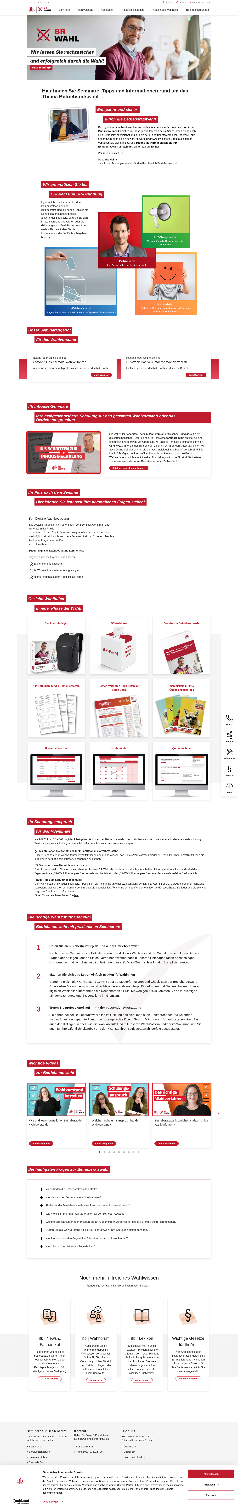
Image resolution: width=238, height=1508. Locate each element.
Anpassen (209, 1484)
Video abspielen (41, 1143)
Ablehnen (211, 1495)
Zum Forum (96, 1380)
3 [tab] (109, 1152)
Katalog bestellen (38, 1457)
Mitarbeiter (129, 1451)
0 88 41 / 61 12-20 (201, 2)
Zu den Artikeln (49, 1378)
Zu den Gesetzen (188, 1378)
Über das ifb (130, 1446)
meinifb (182, 2)
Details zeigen (50, 1501)
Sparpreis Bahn (37, 1462)
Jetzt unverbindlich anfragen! (129, 468)
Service (169, 2)
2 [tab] (104, 1152)
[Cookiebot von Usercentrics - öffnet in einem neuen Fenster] (21, 1501)
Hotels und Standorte (135, 1457)
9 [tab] (138, 1152)
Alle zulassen (211, 1474)
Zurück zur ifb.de (41, 2)
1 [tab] (99, 1152)
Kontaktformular (84, 1446)
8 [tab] (133, 1152)
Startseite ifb (35, 1446)
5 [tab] (119, 1152)
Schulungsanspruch (39, 1451)
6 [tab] (123, 1152)
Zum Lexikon (142, 1380)
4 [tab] (114, 1152)
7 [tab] (128, 1152)
